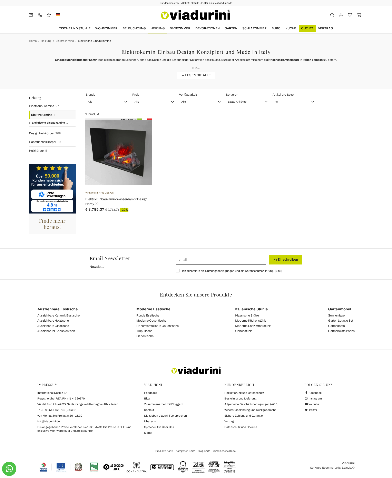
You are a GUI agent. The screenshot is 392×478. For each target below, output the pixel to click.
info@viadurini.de (48, 421)
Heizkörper (38, 150)
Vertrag (325, 28)
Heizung (158, 28)
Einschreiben (287, 259)
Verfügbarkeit (188, 94)
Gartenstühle (243, 331)
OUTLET (307, 28)
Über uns (150, 421)
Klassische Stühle (247, 315)
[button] (107, 102)
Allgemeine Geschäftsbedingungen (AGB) (251, 404)
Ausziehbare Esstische (57, 309)
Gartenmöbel (339, 309)
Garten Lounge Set (340, 320)
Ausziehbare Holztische (53, 320)
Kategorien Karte (185, 451)
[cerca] (332, 14)
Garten (231, 28)
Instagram (315, 398)
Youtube (313, 404)
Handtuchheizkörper (45, 142)
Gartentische (145, 336)
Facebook (315, 392)
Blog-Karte (204, 451)
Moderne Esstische (153, 309)
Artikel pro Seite (283, 94)
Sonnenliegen (337, 315)
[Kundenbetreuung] (40, 14)
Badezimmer (180, 28)
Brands (90, 94)
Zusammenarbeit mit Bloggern (163, 404)
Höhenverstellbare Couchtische (157, 326)
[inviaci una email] (31, 14)
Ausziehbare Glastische (53, 326)
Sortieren (232, 94)
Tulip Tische (144, 331)
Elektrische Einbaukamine (94, 40)
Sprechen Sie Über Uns (159, 427)
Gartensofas (336, 326)
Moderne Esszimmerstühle (253, 326)
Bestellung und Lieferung (240, 398)
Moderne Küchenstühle (250, 320)
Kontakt (149, 410)
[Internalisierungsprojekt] (69, 467)
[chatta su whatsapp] (9, 469)
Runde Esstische (147, 315)
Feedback (150, 392)
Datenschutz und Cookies (240, 427)
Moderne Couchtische (151, 320)
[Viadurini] (195, 15)
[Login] (341, 14)
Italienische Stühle (251, 309)
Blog (147, 398)
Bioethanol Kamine (44, 106)
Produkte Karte (164, 451)
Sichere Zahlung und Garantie (243, 415)
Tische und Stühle (74, 28)
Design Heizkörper (45, 133)
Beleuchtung (134, 28)
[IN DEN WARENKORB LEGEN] (141, 129)
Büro (276, 28)
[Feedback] (49, 14)
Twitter (312, 410)
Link (278, 270)
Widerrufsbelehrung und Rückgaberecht (250, 410)
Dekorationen (207, 28)
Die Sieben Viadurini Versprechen (165, 415)
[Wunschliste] (141, 139)
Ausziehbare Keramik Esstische (58, 315)
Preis (135, 94)
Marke (148, 432)
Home (33, 40)
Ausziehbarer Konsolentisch (56, 331)
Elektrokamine (65, 40)
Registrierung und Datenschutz (244, 392)
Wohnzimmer (106, 28)
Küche (290, 28)
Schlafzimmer (254, 28)
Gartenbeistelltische (341, 331)
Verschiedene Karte (224, 451)
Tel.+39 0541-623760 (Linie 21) (57, 410)
